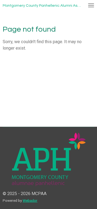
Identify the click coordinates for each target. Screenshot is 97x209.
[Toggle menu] (91, 5)
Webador (30, 200)
